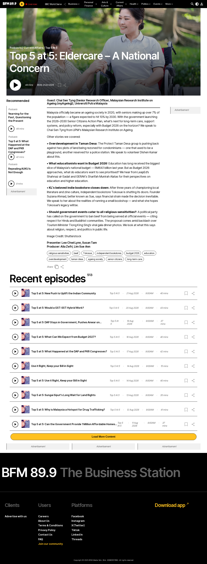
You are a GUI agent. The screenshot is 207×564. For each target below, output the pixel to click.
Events (156, 4)
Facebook (77, 516)
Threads (76, 539)
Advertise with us (16, 516)
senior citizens (115, 259)
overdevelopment (57, 259)
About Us (43, 520)
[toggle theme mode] (197, 4)
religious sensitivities (59, 253)
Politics (144, 4)
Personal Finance (88, 4)
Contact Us (45, 534)
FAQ (40, 539)
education (149, 253)
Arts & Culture (105, 4)
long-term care (134, 259)
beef (76, 253)
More (168, 4)
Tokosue (87, 253)
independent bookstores (109, 253)
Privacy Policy (46, 530)
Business (72, 4)
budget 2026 (132, 253)
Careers (43, 516)
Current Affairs (120, 4)
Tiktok (75, 530)
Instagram (78, 520)
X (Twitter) (78, 525)
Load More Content (103, 436)
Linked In (77, 534)
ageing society (95, 259)
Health (133, 4)
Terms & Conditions (50, 525)
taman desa (77, 259)
